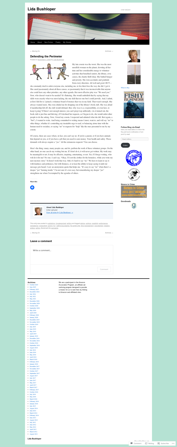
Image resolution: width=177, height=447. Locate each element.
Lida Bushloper (42, 9)
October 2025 (34, 285)
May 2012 (33, 427)
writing (69, 223)
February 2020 (34, 315)
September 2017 (35, 373)
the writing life (75, 226)
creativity (95, 223)
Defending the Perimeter (46, 56)
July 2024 (33, 294)
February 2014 (34, 415)
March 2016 (33, 399)
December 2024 (34, 292)
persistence (34, 226)
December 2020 (34, 301)
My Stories (67, 42)
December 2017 (34, 366)
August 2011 (34, 434)
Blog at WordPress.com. (141, 441)
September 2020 (35, 308)
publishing (51, 223)
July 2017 (33, 378)
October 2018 (34, 343)
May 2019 (33, 331)
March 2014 (33, 413)
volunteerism (98, 226)
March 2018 (33, 359)
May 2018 (33, 355)
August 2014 (34, 408)
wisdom (107, 226)
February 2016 (34, 401)
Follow (125, 145)
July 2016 (33, 394)
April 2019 (33, 334)
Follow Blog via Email (130, 127)
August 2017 (34, 376)
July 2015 (33, 406)
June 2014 (33, 411)
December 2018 (34, 338)
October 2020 (34, 306)
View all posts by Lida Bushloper (59, 212)
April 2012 (33, 429)
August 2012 (34, 420)
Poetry (58, 42)
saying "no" (52, 226)
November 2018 (35, 341)
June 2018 (33, 352)
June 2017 (33, 380)
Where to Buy (125, 88)
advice (82, 223)
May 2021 (33, 299)
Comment (104, 269)
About (39, 42)
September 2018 (35, 345)
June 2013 (33, 418)
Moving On (35, 51)
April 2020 (33, 313)
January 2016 (34, 404)
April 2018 (33, 357)
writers (32, 228)
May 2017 (33, 383)
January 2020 (34, 317)
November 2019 (35, 322)
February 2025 (34, 289)
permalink (54, 228)
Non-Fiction (48, 42)
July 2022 (33, 296)
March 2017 (33, 387)
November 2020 (35, 303)
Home (32, 42)
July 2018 (33, 350)
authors (88, 223)
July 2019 (33, 327)
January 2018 (34, 364)
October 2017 (34, 371)
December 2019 (34, 320)
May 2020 (33, 310)
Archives (109, 51)
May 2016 (33, 397)
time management (87, 226)
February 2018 (34, 362)
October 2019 (34, 324)
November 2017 (35, 369)
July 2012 (33, 422)
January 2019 (34, 336)
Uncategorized (61, 223)
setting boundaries (63, 226)
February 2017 (34, 390)
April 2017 (33, 385)
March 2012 (33, 432)
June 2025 (33, 287)
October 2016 (34, 392)
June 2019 (33, 329)
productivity (43, 226)
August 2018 (34, 348)
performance (103, 223)
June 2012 (33, 425)
